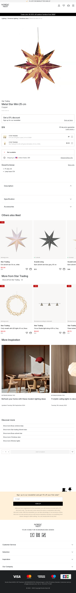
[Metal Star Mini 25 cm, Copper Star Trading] (38, 59)
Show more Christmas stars (12, 437)
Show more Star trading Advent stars (15, 429)
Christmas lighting (13, 18)
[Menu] (73, 5)
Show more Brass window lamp (13, 426)
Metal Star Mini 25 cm (36, 18)
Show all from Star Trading (11, 280)
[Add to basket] (30, 269)
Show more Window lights (11, 441)
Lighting (4, 18)
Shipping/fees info (67, 158)
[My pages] (59, 5)
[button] (5, 110)
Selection (6, 552)
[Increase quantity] (8, 452)
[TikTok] (44, 535)
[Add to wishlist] (26, 269)
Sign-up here (68, 120)
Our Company (7, 567)
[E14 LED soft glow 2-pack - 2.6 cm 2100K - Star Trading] (5, 137)
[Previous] (4, 59)
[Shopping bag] (68, 5)
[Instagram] (38, 535)
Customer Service (9, 545)
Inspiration (6, 559)
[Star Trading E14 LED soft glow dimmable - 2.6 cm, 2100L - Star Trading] (5, 143)
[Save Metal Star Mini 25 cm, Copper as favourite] (72, 452)
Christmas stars (23, 18)
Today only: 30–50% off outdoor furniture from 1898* (38, 14)
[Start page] (5, 5)
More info (71, 165)
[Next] (72, 59)
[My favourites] (63, 5)
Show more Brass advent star (12, 433)
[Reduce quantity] (3, 452)
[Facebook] (32, 535)
